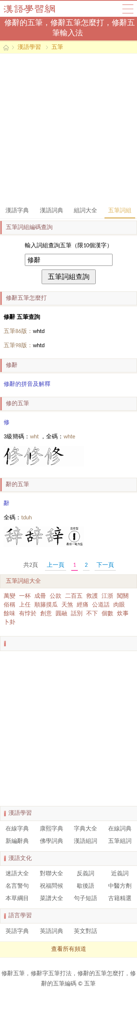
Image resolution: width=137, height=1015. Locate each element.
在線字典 (17, 829)
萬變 (9, 596)
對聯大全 (51, 874)
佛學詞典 (51, 841)
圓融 (61, 614)
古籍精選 (120, 899)
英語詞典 (51, 931)
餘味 (9, 614)
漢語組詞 (85, 841)
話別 (77, 614)
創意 (46, 614)
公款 (55, 596)
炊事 (123, 614)
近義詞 (120, 874)
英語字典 (17, 931)
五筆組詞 (120, 841)
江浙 (107, 596)
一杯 (25, 596)
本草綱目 (17, 899)
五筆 (57, 47)
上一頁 (55, 565)
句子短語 (85, 899)
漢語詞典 (51, 211)
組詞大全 (85, 211)
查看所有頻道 (68, 949)
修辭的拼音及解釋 (27, 384)
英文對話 (85, 931)
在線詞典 (120, 829)
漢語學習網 (36, 9)
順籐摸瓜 (46, 605)
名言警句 (17, 886)
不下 (92, 614)
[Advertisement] (68, 129)
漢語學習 (29, 47)
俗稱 (9, 605)
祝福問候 (51, 886)
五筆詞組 (120, 211)
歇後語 (85, 886)
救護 (92, 596)
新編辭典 (17, 841)
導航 (127, 9)
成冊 (40, 596)
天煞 (67, 605)
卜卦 (9, 622)
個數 (107, 614)
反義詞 (85, 874)
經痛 (82, 605)
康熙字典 (51, 829)
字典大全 (85, 829)
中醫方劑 (120, 886)
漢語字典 (17, 211)
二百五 (74, 596)
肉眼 (119, 605)
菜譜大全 (51, 899)
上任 (25, 605)
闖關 (123, 596)
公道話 (101, 605)
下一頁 (105, 565)
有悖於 (28, 614)
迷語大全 (17, 874)
